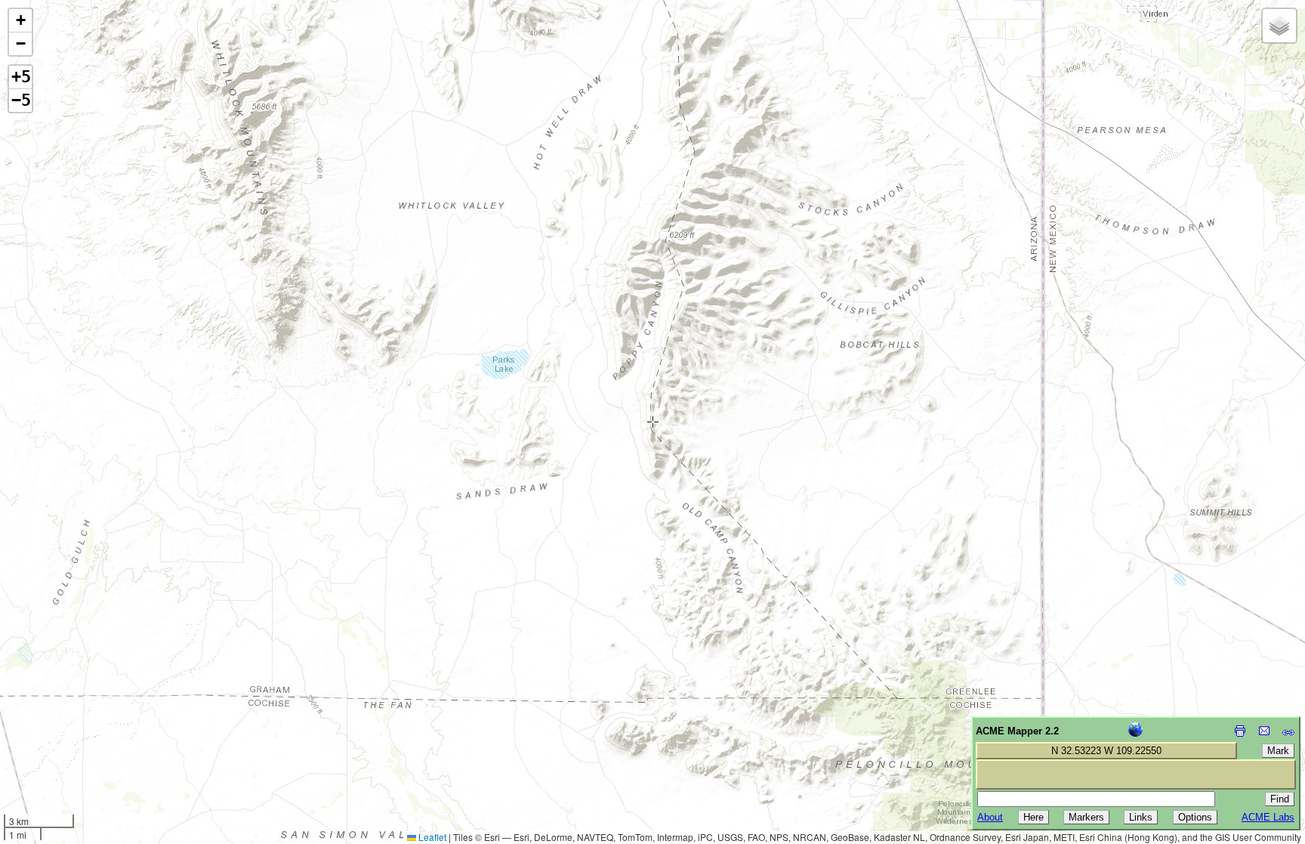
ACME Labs (1268, 817)
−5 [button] (21, 100)
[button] (20, 20)
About (990, 817)
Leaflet (431, 836)
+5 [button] (21, 76)
